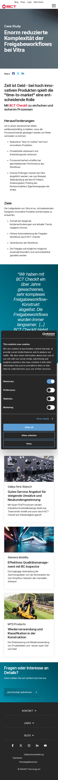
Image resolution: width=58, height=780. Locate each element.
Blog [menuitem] (16, 2)
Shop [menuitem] (22, 2)
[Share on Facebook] (13, 73)
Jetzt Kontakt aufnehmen (21, 692)
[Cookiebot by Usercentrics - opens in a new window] (42, 334)
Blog (27, 735)
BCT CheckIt (18, 105)
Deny (29, 443)
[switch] (51, 390)
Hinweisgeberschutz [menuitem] (28, 762)
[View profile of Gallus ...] (29, 469)
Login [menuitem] (29, 2)
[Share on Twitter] (18, 73)
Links (27, 723)
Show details (42, 419)
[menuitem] (34, 756)
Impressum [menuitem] (17, 758)
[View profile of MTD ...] (29, 606)
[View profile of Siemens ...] (29, 540)
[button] (54, 5)
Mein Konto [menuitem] (39, 2)
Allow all (29, 427)
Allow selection (29, 435)
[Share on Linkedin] (23, 73)
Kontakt (27, 710)
